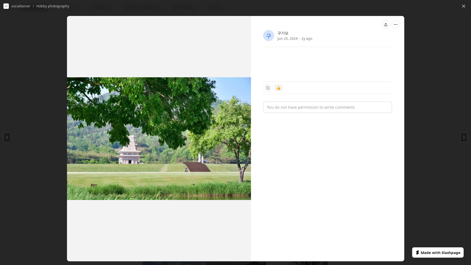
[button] (16, 6)
